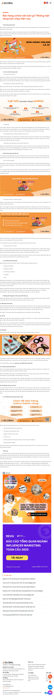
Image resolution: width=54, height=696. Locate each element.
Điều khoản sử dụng (33, 677)
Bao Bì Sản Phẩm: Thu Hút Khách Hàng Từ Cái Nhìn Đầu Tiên (19, 607)
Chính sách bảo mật (33, 679)
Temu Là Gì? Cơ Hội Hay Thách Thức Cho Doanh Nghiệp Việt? (19, 583)
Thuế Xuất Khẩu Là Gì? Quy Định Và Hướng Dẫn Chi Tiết (18, 603)
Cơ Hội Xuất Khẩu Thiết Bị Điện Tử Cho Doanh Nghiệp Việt (18, 595)
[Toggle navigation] (50, 3)
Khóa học (30, 670)
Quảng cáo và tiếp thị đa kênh (36, 666)
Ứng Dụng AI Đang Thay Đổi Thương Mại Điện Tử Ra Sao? (18, 611)
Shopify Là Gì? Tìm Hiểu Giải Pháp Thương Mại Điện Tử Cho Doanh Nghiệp (23, 591)
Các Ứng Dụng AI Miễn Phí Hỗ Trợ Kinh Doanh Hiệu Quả (17, 615)
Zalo (47, 680)
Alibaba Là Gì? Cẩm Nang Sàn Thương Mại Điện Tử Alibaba (19, 579)
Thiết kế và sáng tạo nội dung (36, 668)
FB (46, 675)
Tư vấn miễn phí (32, 675)
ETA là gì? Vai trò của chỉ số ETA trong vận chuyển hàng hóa (19, 587)
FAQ (29, 680)
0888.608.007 (6, 688)
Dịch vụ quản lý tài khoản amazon (37, 664)
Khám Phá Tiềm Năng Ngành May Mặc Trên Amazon (17, 599)
